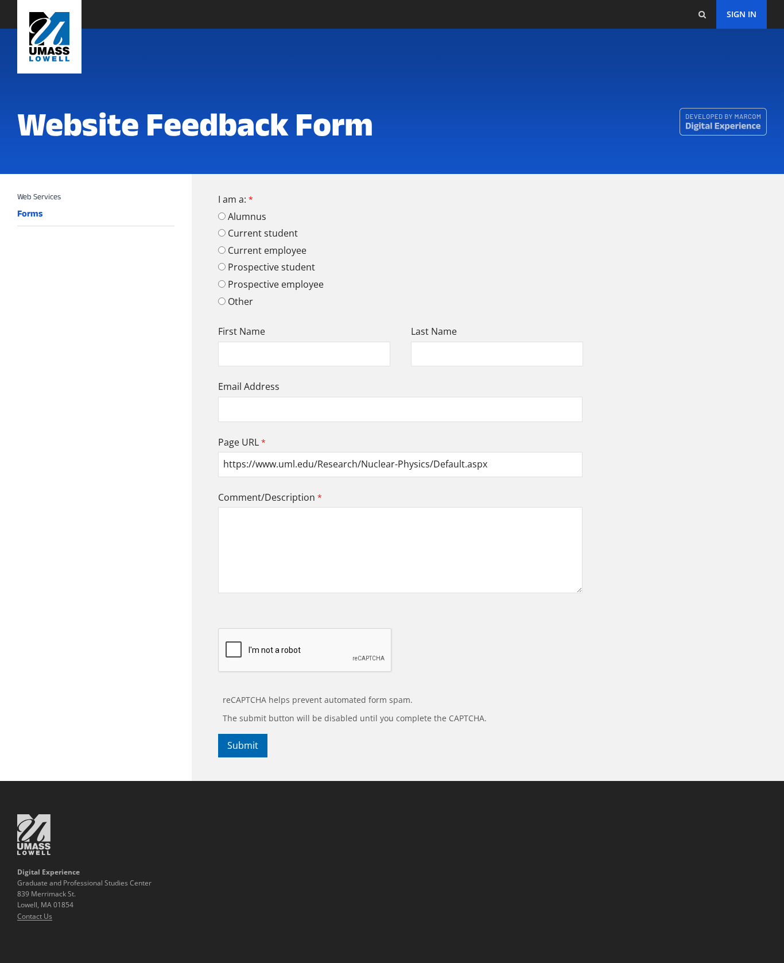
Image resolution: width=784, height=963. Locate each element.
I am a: (232, 199)
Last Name (434, 331)
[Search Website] (702, 14)
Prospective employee (276, 284)
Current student (263, 233)
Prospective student (271, 267)
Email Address (249, 386)
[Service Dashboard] (49, 37)
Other (240, 301)
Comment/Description (266, 497)
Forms (29, 213)
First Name (241, 331)
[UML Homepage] (34, 851)
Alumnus (247, 216)
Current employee (267, 250)
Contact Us (34, 916)
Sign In (741, 14)
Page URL (238, 442)
